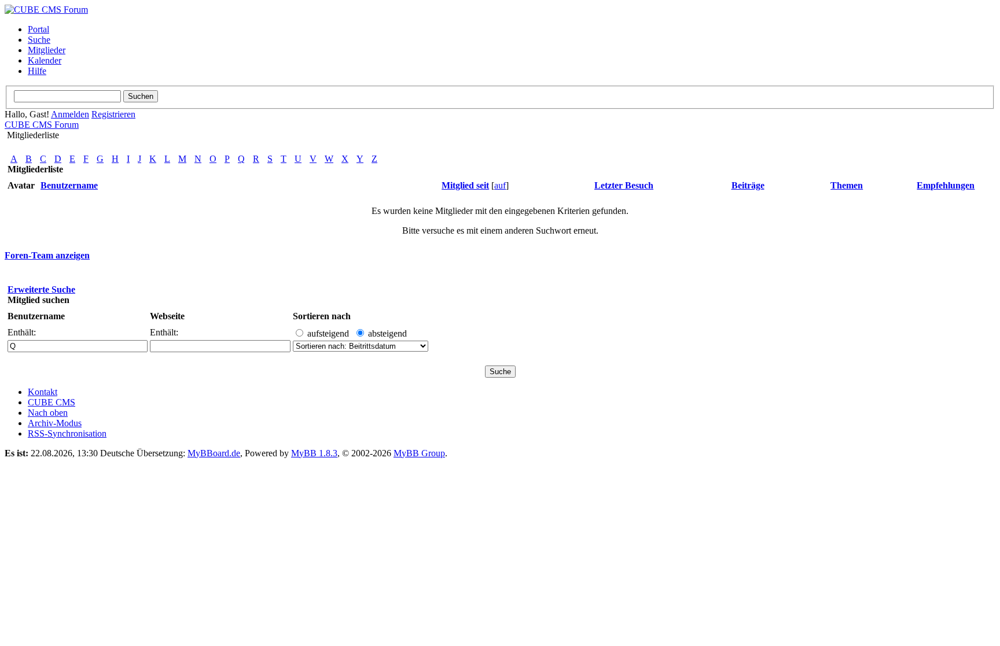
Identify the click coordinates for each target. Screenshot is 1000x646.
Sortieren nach (322, 316)
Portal (38, 29)
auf (500, 185)
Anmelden (70, 114)
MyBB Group (419, 453)
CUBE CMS (51, 402)
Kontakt (42, 392)
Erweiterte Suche (41, 289)
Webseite (167, 316)
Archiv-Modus (55, 423)
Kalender (44, 60)
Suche (39, 40)
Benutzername (36, 316)
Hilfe (37, 71)
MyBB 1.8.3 (314, 453)
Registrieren (113, 114)
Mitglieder (46, 50)
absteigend (387, 333)
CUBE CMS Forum (42, 125)
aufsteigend (328, 333)
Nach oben (48, 413)
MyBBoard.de (214, 453)
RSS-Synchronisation (67, 433)
